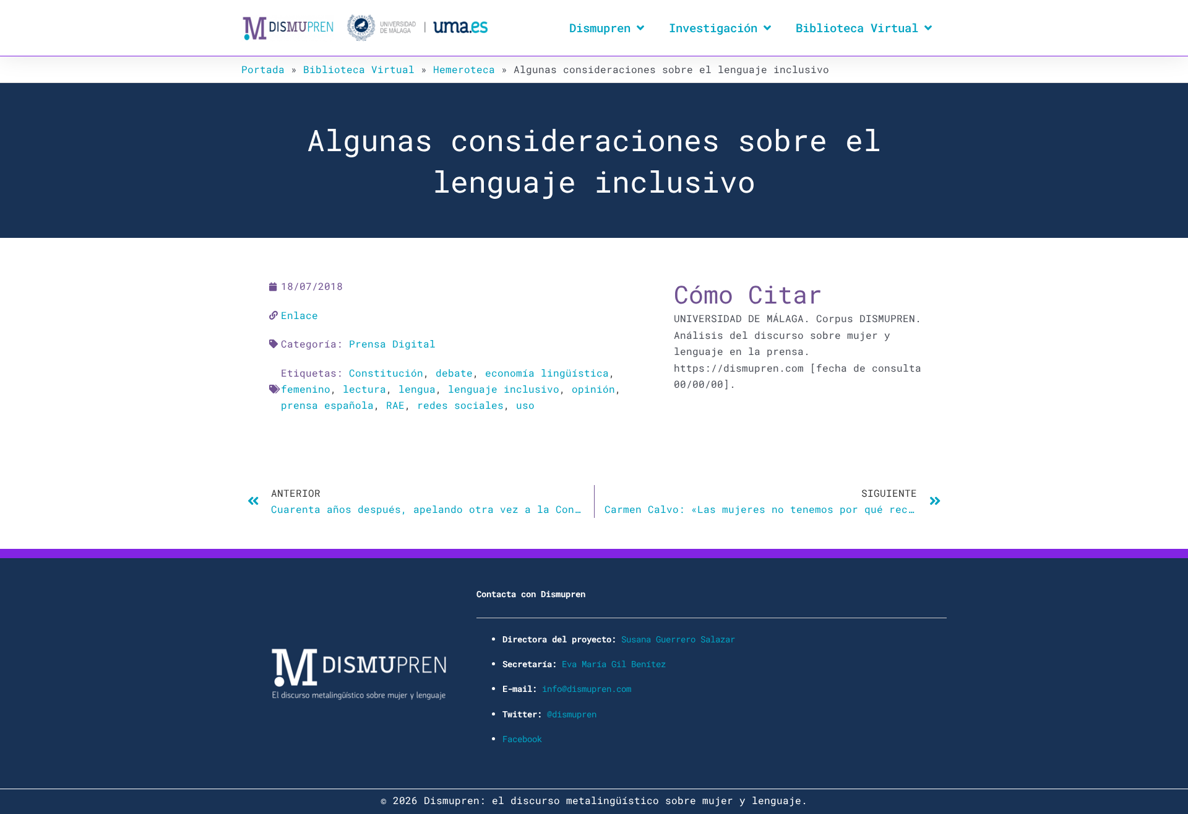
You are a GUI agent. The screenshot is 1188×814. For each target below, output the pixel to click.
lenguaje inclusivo (503, 388)
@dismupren (571, 714)
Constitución (386, 372)
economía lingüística (547, 372)
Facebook (522, 739)
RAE (395, 404)
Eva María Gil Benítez (614, 664)
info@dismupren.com (586, 688)
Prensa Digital (392, 343)
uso (525, 404)
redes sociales (460, 404)
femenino (305, 388)
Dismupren (600, 27)
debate (454, 372)
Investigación (713, 27)
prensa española (327, 404)
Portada (263, 69)
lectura (364, 388)
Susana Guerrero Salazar (678, 639)
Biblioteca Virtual (857, 27)
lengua (417, 388)
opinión (593, 388)
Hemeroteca (464, 69)
